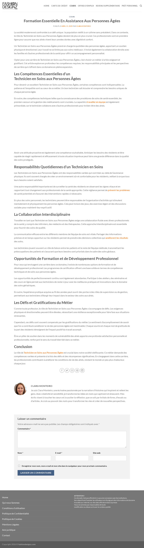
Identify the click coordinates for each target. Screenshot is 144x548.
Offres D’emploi (86, 6)
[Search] (141, 5)
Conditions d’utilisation (13, 508)
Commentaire (24, 428)
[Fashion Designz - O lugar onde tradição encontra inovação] (14, 6)
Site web (96, 453)
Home (46, 6)
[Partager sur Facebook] (62, 370)
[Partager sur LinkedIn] (82, 370)
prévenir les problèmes (119, 190)
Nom (20, 453)
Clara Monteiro (83, 26)
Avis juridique (8, 529)
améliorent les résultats (116, 237)
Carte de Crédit (59, 6)
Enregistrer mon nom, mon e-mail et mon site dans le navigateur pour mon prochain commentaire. (64, 466)
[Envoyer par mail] (72, 370)
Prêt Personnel (130, 6)
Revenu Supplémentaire (108, 6)
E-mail (58, 453)
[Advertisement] (72, 130)
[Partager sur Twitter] (67, 370)
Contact (6, 535)
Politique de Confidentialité (15, 513)
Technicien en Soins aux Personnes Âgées (43, 352)
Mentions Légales (10, 524)
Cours (73, 6)
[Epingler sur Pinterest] (77, 370)
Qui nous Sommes (11, 502)
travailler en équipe (96, 102)
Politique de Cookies (12, 519)
